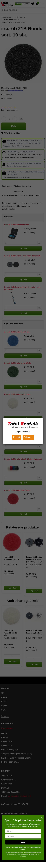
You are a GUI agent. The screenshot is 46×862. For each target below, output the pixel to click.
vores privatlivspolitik (23, 854)
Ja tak (23, 842)
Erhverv (28, 437)
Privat (16, 437)
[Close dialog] (41, 817)
